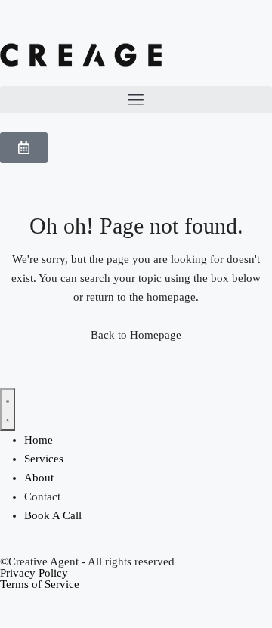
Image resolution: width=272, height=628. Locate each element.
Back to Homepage (136, 335)
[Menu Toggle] (7, 409)
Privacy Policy (34, 573)
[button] (136, 99)
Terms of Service (39, 584)
